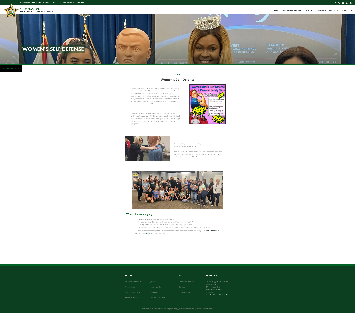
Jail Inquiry (154, 282)
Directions (209, 292)
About (276, 10)
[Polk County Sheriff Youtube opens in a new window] (346, 2)
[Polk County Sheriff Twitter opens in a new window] (338, 2)
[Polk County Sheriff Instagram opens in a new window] (342, 2)
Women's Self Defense (12, 68)
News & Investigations (291, 10)
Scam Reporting (156, 287)
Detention (308, 10)
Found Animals (130, 287)
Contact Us (154, 292)
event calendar (143, 233)
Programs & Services (323, 10)
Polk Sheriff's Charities (158, 297)
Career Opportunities (132, 292)
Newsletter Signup (131, 297)
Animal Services (341, 10)
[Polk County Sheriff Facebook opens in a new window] (334, 2)
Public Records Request (133, 282)
